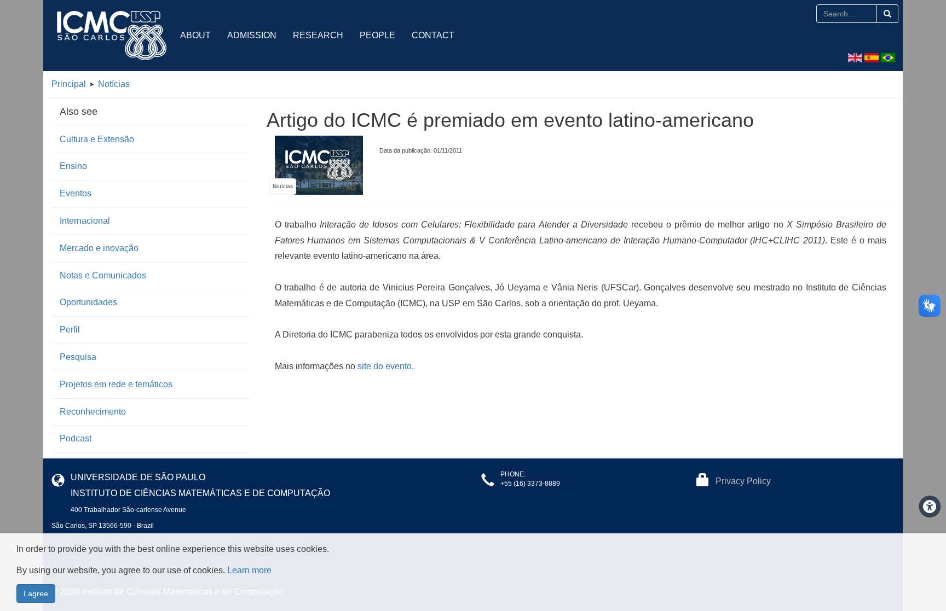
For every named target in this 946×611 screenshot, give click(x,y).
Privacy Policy (743, 481)
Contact (433, 35)
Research (318, 35)
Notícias (114, 84)
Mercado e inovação (99, 248)
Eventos (75, 193)
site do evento (384, 366)
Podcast (75, 438)
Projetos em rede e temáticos (116, 384)
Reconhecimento (93, 411)
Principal (68, 84)
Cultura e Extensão (97, 139)
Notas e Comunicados (103, 275)
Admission (251, 35)
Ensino (73, 166)
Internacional (85, 220)
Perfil (70, 329)
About (195, 35)
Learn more (249, 570)
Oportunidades (88, 302)
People (377, 35)
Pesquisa (78, 357)
